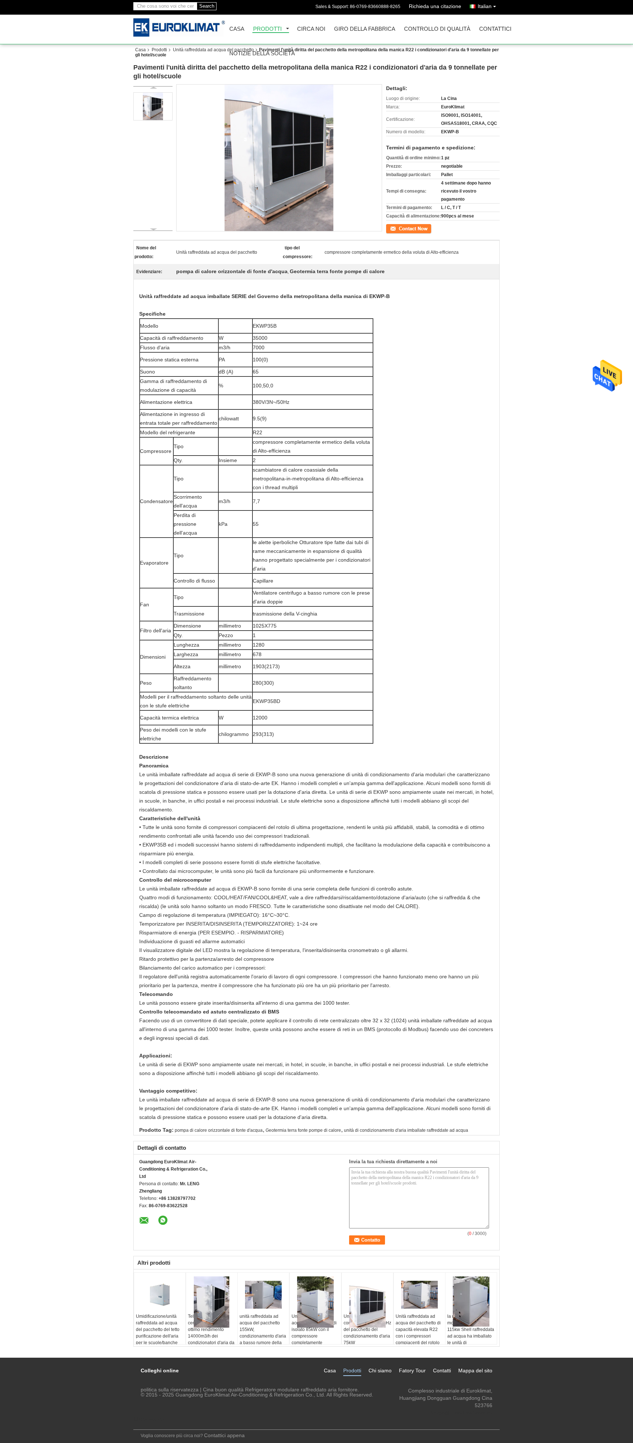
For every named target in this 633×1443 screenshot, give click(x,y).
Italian (485, 6)
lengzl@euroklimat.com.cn (461, 1413)
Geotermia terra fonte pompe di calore (303, 1130)
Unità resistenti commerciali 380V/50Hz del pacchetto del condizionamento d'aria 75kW (367, 1329)
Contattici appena (224, 1435)
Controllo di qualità (437, 29)
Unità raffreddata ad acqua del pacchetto (213, 49)
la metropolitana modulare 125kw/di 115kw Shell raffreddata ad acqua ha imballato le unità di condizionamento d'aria (470, 1333)
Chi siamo (380, 1370)
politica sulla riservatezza (170, 1389)
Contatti (442, 1370)
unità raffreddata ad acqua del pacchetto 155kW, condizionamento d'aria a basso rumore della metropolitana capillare (263, 1333)
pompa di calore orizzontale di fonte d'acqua (219, 1130)
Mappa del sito (475, 1370)
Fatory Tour (412, 1370)
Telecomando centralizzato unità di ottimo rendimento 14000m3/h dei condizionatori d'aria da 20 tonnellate (211, 1333)
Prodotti (267, 29)
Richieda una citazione (435, 6)
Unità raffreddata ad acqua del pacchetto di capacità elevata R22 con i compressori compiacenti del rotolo (418, 1329)
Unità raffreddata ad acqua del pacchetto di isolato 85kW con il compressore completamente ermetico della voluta (314, 1333)
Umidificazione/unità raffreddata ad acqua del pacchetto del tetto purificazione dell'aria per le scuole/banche (157, 1329)
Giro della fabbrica (364, 29)
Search (206, 6)
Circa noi (311, 29)
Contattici (495, 29)
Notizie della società (262, 53)
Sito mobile (151, 1419)
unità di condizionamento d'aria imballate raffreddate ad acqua (406, 1130)
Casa (236, 29)
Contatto (394, 228)
